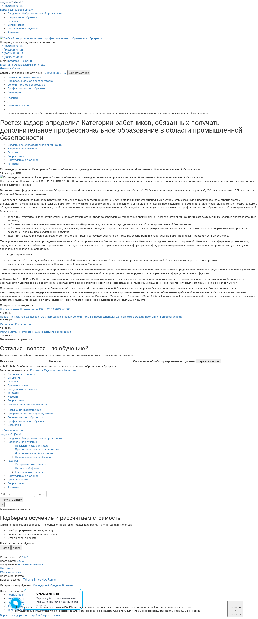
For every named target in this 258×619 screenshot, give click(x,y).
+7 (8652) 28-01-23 (11, 45)
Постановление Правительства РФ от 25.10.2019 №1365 (35, 309)
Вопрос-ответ (16, 400)
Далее (17, 547)
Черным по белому (19, 594)
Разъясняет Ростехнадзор (16, 324)
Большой (67, 585)
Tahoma (28, 579)
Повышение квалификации (24, 77)
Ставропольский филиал (30, 464)
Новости (13, 396)
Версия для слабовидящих (16, 9)
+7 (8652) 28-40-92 (11, 57)
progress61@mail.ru (20, 61)
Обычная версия (10, 572)
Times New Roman (45, 579)
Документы (14, 377)
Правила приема (18, 385)
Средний (55, 585)
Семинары (14, 92)
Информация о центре (22, 374)
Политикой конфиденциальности (64, 610)
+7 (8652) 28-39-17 (11, 53)
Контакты (13, 393)
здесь (197, 610)
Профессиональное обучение (26, 88)
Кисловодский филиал (29, 472)
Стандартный (41, 585)
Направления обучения (22, 442)
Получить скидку (12, 499)
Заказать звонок (79, 72)
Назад (5, 547)
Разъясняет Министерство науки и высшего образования (35, 331)
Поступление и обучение (23, 389)
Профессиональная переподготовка (30, 81)
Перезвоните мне (208, 361)
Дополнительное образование (26, 84)
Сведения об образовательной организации (35, 438)
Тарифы (13, 381)
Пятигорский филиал (28, 468)
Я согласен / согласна (235, 608)
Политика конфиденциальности (27, 404)
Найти (40, 494)
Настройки (6, 568)
